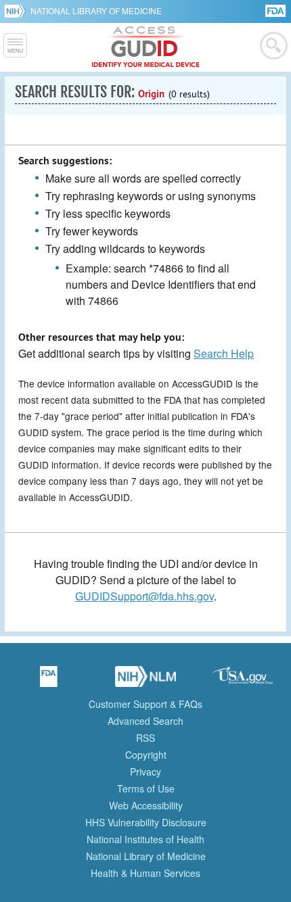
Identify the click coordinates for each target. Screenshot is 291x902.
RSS (145, 737)
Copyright (145, 754)
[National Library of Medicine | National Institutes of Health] (145, 681)
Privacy (145, 771)
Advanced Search (145, 721)
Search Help (224, 353)
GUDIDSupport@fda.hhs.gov (144, 596)
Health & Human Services (145, 873)
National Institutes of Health (145, 839)
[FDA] (276, 10)
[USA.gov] (242, 681)
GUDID (146, 47)
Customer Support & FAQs (145, 704)
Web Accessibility (146, 805)
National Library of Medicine (96, 10)
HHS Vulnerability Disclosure (145, 822)
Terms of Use (146, 788)
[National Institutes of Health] (17, 10)
